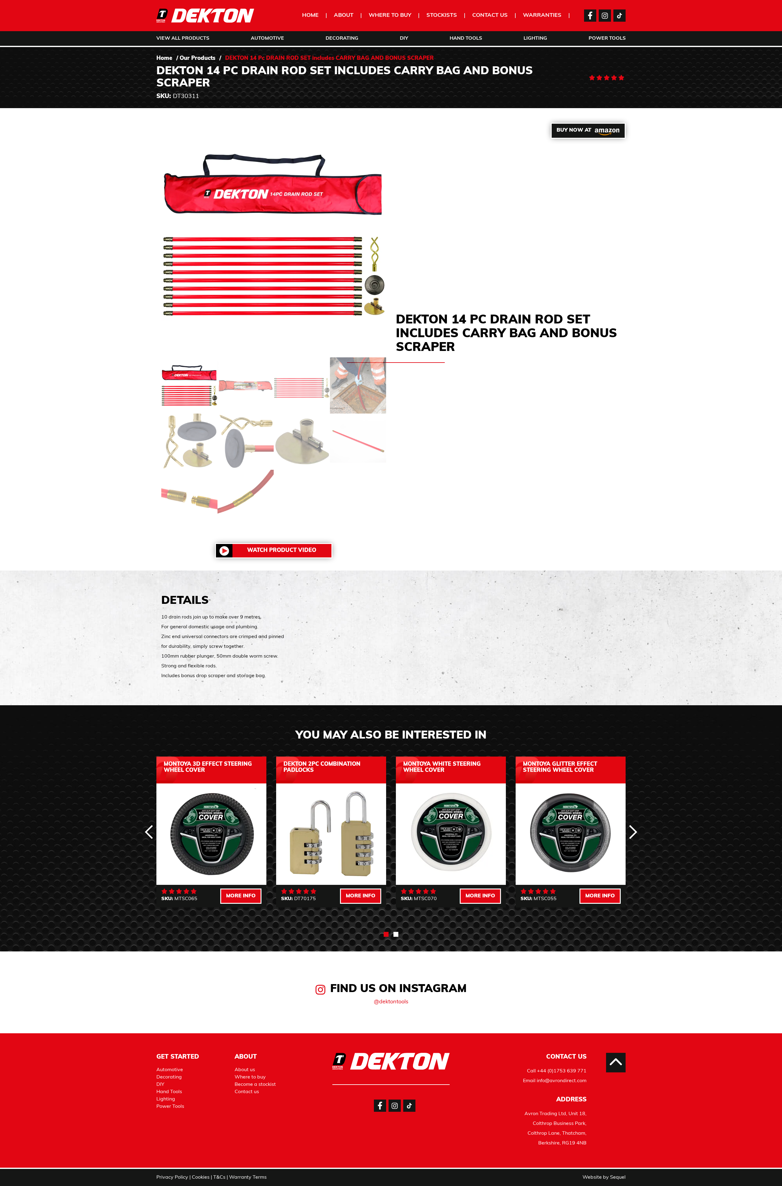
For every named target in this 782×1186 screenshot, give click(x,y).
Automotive (267, 38)
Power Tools (607, 38)
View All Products (182, 38)
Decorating (342, 38)
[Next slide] (633, 832)
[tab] (386, 934)
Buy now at (574, 130)
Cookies (201, 1177)
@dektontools (391, 1002)
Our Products (197, 58)
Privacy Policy (172, 1177)
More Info (241, 896)
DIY (404, 38)
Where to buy (390, 15)
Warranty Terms (248, 1177)
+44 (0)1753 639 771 (561, 1071)
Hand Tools (466, 38)
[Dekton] (205, 16)
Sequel (618, 1177)
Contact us (490, 15)
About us (245, 1069)
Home (310, 15)
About (343, 15)
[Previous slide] (149, 832)
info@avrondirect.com (561, 1080)
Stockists (441, 15)
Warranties (542, 15)
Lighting (535, 38)
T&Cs (219, 1177)
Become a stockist (255, 1084)
